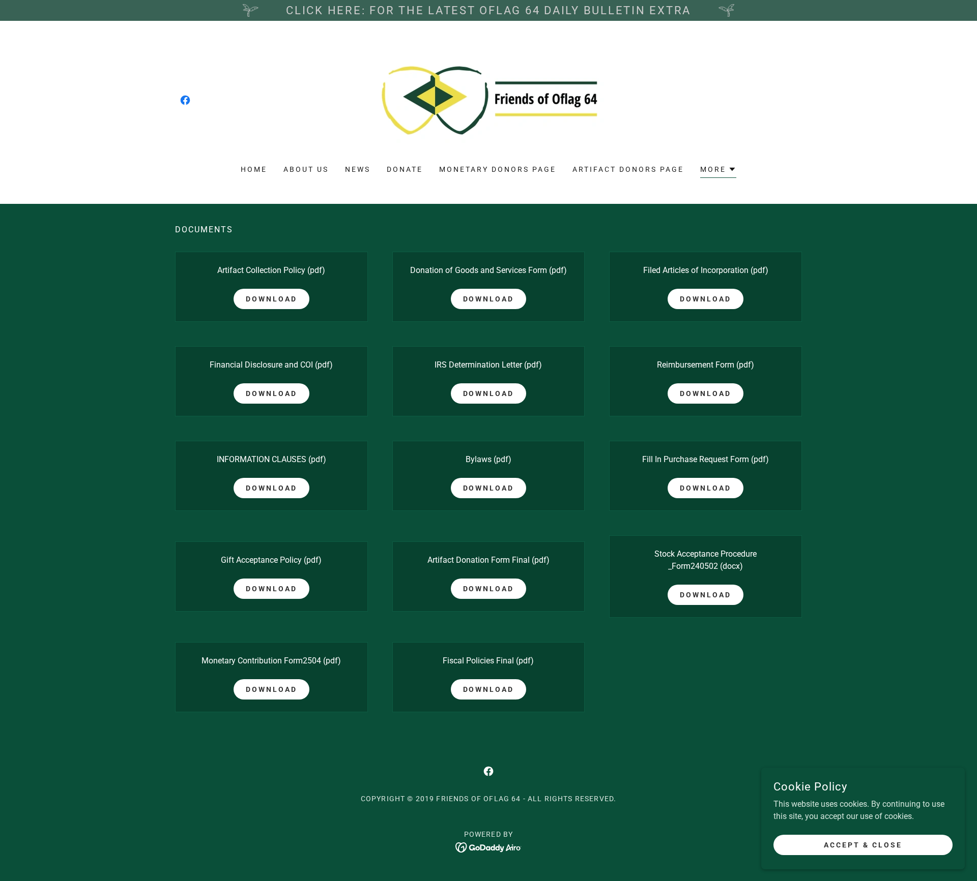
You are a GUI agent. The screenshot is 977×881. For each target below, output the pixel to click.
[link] (185, 100)
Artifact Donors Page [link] (628, 169)
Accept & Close (863, 844)
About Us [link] (306, 169)
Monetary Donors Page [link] (497, 169)
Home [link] (254, 169)
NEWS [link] (357, 169)
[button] (718, 170)
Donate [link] (405, 169)
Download (271, 299)
